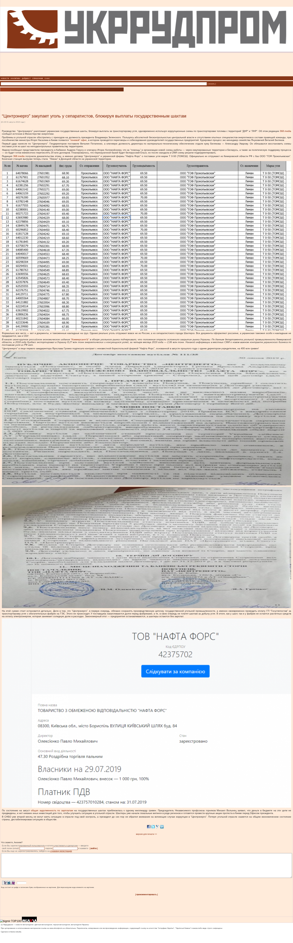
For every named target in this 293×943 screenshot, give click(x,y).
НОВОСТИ (5, 78)
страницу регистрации (61, 851)
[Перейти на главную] (146, 75)
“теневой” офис (78, 140)
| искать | (212, 84)
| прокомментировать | (146, 894)
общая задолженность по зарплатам (52, 810)
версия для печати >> (146, 834)
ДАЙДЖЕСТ (26, 78)
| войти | (93, 848)
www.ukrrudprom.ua (57, 928)
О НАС (47, 78)
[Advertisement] (40, 97)
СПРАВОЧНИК (37, 78)
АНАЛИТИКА (15, 78)
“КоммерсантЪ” (80, 339)
